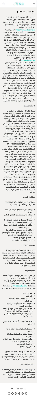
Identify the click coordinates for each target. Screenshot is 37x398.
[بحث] (3, 4)
